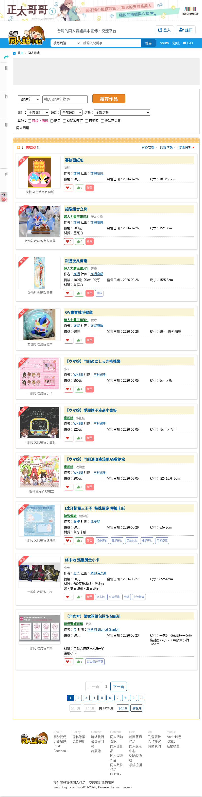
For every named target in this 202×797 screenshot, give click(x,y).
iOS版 (171, 741)
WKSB (78, 374)
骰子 (76, 573)
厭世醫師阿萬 (73, 624)
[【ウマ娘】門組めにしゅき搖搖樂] (39, 373)
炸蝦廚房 (96, 173)
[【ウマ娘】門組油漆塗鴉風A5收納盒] (39, 471)
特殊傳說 (70, 516)
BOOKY (116, 774)
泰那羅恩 (117, 540)
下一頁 (118, 687)
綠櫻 (76, 521)
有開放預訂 (75, 121)
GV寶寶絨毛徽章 (79, 312)
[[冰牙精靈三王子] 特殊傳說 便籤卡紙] (39, 520)
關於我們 (59, 737)
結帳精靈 (173, 746)
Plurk (57, 746)
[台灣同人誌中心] (27, 34)
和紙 (176, 43)
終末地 (101, 596)
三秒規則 (100, 374)
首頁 (20, 53)
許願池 (96, 751)
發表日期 (185, 147)
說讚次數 (166, 147)
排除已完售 (113, 121)
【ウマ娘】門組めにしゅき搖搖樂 (92, 361)
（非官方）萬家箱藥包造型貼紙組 (92, 616)
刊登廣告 (154, 737)
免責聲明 (78, 741)
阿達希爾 (139, 596)
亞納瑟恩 (132, 540)
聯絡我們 (97, 737)
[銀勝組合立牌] (39, 221)
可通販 (94, 121)
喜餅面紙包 (74, 160)
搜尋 (148, 43)
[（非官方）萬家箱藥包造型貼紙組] (39, 628)
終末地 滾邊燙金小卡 (82, 560)
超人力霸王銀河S (76, 217)
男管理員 (114, 596)
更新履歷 (59, 741)
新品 (57, 121)
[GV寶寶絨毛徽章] (39, 324)
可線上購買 (40, 121)
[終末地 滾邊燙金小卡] (39, 572)
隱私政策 (78, 737)
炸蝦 (76, 173)
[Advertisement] (106, 72)
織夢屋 (95, 521)
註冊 (188, 30)
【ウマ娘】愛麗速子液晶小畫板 (91, 410)
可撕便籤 (162, 540)
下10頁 (122, 708)
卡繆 (126, 596)
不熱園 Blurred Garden (103, 629)
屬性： (22, 112)
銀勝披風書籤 (76, 261)
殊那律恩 (147, 540)
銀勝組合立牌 (76, 209)
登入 (167, 30)
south (164, 43)
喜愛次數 (148, 147)
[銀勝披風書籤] (39, 273)
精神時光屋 (98, 573)
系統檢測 (135, 765)
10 (141, 698)
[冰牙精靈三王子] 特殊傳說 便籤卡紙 (95, 508)
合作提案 (154, 741)
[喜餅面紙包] (39, 172)
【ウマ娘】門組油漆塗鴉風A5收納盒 (95, 459)
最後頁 (136, 708)
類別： (55, 112)
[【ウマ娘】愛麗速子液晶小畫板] (39, 422)
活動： (89, 112)
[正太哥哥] (101, 10)
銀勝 (99, 293)
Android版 (174, 737)
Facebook (60, 751)
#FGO (188, 43)
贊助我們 (154, 746)
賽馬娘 (68, 418)
